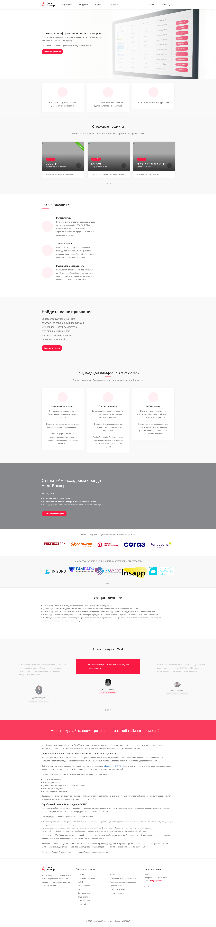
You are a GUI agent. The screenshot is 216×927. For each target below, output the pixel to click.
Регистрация (166, 4)
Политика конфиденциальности (123, 878)
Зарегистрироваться (52, 51)
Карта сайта (83, 904)
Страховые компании (87, 900)
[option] (63, 161)
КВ (79, 889)
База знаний (115, 874)
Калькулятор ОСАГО (86, 878)
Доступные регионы (86, 893)
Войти (152, 4)
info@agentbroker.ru (158, 880)
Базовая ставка (84, 885)
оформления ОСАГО (112, 766)
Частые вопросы (117, 893)
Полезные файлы (117, 889)
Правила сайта (116, 885)
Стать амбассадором (54, 513)
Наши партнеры (84, 897)
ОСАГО (81, 874)
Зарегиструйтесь (52, 348)
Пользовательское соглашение (123, 882)
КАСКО (80, 882)
